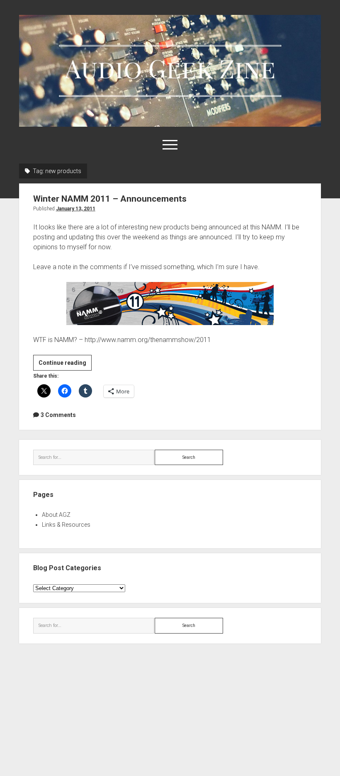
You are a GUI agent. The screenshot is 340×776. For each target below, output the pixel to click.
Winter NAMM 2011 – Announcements (110, 199)
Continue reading (65, 365)
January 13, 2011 (75, 209)
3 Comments (58, 415)
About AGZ (56, 514)
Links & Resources (66, 524)
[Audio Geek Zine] (170, 124)
